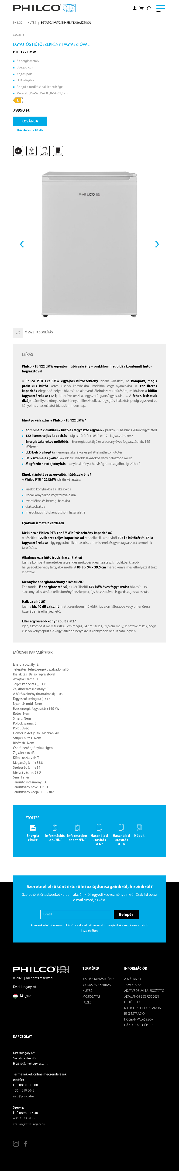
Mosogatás (91, 997)
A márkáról (133, 979)
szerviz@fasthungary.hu (29, 1124)
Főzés (87, 1002)
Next (157, 244)
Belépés (126, 915)
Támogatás (132, 985)
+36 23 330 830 (23, 1118)
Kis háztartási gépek (98, 979)
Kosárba (29, 121)
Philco (17, 22)
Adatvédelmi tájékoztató (144, 991)
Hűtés (32, 22)
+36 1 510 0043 (23, 1090)
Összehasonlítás (39, 332)
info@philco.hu (23, 1096)
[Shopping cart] (141, 8)
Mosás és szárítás (97, 985)
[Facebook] (25, 1145)
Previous (22, 244)
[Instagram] (16, 1145)
